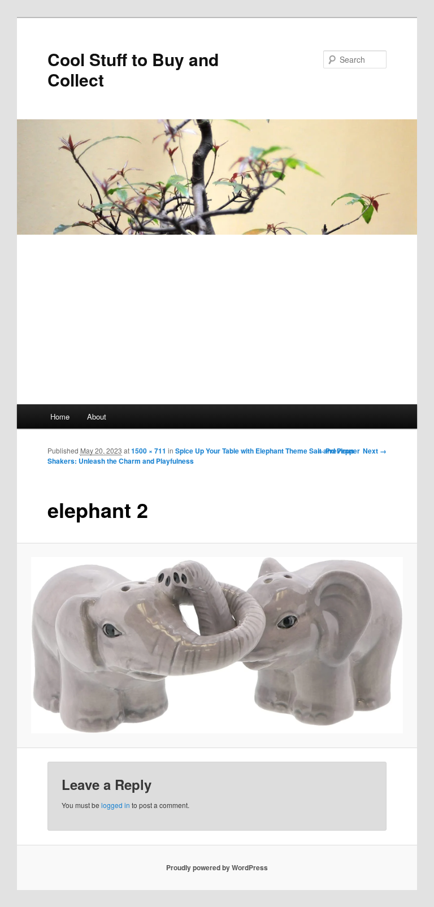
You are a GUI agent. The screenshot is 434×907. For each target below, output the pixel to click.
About (96, 416)
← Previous (335, 451)
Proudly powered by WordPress (217, 867)
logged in (115, 805)
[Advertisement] (217, 319)
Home (60, 416)
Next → (375, 451)
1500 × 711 (148, 451)
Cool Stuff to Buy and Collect (133, 69)
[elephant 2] (217, 645)
